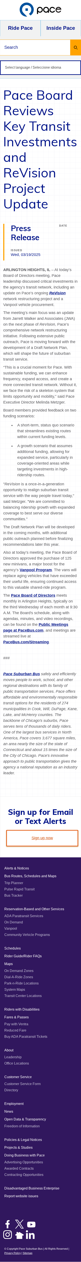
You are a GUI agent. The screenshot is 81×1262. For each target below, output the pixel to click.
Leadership (13, 1057)
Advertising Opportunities (23, 1162)
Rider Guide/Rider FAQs (23, 956)
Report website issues (21, 1196)
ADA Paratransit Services (23, 916)
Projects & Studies (18, 1147)
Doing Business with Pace (24, 1155)
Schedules (12, 948)
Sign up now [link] (42, 838)
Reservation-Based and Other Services (34, 909)
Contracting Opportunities (23, 1175)
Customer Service (18, 1077)
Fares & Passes (16, 1017)
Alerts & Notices (16, 868)
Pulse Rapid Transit (19, 889)
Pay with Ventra (16, 1024)
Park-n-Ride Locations (21, 983)
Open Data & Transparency (25, 1119)
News (8, 1111)
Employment (14, 1104)
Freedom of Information (22, 1126)
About (8, 1050)
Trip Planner (13, 883)
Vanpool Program (36, 570)
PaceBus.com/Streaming (26, 642)
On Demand (13, 922)
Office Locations (16, 1063)
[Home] (40, 10)
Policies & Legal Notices (23, 1140)
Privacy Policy (12, 1253)
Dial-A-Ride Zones (18, 977)
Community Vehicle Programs (27, 935)
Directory (11, 1090)
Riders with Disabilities (22, 1009)
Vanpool (10, 928)
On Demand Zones (18, 971)
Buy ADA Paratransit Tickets (25, 1036)
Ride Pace (20, 28)
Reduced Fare (15, 1030)
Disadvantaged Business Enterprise (31, 1188)
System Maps (14, 989)
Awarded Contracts (19, 1168)
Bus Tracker (13, 895)
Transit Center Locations (23, 996)
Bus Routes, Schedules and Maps (30, 876)
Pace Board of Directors (33, 595)
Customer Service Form (22, 1084)
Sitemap (27, 1253)
